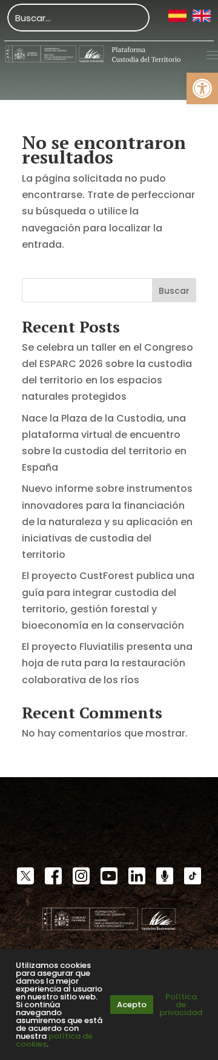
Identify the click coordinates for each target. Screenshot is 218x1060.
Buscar (174, 291)
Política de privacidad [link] (180, 1004)
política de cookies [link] (54, 1040)
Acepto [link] (132, 1004)
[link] (202, 88)
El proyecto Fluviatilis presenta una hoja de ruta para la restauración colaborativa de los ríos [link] (107, 663)
